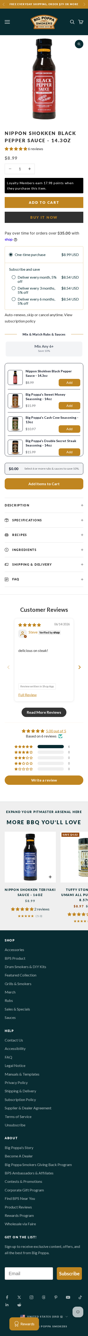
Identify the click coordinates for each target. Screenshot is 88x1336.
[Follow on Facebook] (7, 1297)
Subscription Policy (20, 1099)
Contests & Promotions (23, 1181)
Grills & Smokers (18, 983)
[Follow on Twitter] (19, 1297)
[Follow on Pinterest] (56, 1297)
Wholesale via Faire (20, 1224)
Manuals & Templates (22, 1074)
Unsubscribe (15, 1125)
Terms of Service (18, 1116)
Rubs (9, 1000)
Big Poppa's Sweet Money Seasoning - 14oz (45, 396)
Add (69, 382)
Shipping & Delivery (20, 1091)
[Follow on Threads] (43, 1297)
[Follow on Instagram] (31, 1297)
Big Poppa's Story (19, 1147)
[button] (16, 148)
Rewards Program (19, 1215)
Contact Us (14, 1040)
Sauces (10, 1017)
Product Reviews (18, 1207)
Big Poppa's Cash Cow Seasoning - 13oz (52, 419)
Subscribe (69, 1273)
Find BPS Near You (20, 1198)
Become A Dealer (19, 1156)
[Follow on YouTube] (68, 1297)
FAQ (8, 1057)
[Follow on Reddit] (19, 1304)
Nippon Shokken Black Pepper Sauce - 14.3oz (49, 373)
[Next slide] (79, 667)
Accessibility (15, 1048)
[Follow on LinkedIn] (7, 1304)
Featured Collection (20, 975)
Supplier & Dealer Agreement (28, 1108)
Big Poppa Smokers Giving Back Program (38, 1164)
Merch (10, 992)
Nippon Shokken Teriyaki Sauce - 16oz (30, 892)
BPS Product (15, 958)
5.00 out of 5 (56, 731)
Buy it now (44, 217)
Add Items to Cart (44, 483)
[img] (29, 625)
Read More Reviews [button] (44, 712)
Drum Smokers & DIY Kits (25, 966)
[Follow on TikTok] (80, 1297)
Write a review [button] (44, 780)
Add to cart (44, 202)
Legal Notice (15, 1065)
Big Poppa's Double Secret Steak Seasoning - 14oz (51, 443)
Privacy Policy (16, 1082)
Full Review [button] (27, 694)
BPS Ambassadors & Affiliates (29, 1173)
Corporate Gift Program (24, 1190)
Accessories (14, 949)
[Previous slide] (8, 667)
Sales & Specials (17, 1009)
